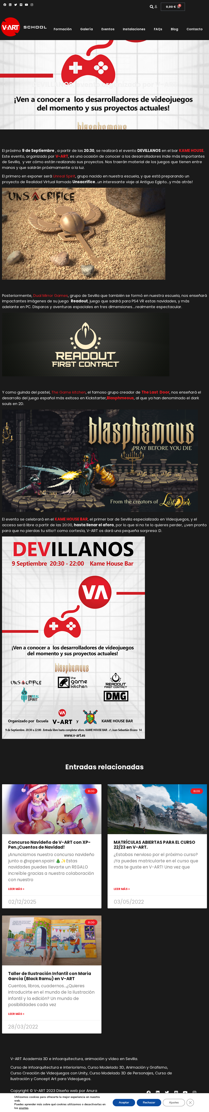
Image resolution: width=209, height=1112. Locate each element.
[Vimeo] (21, 5)
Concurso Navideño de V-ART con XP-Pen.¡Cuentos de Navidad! (49, 844)
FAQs (158, 29)
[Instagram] (32, 5)
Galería (86, 29)
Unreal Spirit (64, 176)
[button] (151, 6)
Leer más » (16, 889)
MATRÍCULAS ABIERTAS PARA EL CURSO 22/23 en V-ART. (154, 844)
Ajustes (174, 1102)
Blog (174, 29)
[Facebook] (5, 5)
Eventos (108, 29)
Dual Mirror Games (50, 295)
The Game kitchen (68, 392)
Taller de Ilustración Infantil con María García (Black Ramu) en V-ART (49, 976)
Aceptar (124, 1102)
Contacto (195, 29)
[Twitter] (15, 5)
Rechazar (149, 1102)
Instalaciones (134, 29)
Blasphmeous (120, 398)
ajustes (23, 1108)
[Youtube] (26, 5)
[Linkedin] (10, 5)
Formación (63, 29)
